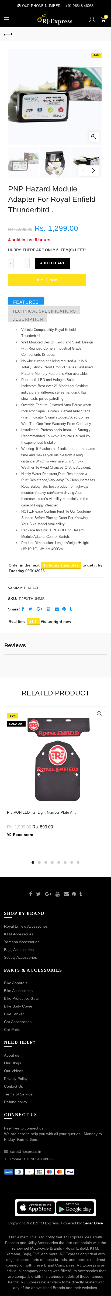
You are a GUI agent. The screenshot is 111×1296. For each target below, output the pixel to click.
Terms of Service (18, 1094)
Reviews (15, 645)
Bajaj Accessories (19, 949)
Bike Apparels (15, 983)
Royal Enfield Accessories (26, 926)
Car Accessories (18, 1022)
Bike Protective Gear (21, 998)
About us (11, 1055)
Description (27, 319)
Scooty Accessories (20, 957)
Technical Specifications (44, 311)
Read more (23, 834)
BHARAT (31, 588)
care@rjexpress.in (25, 1151)
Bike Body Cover (18, 1006)
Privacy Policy (15, 1078)
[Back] (8, 34)
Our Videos (13, 1071)
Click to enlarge (94, 137)
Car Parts (12, 1029)
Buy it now (47, 280)
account (92, 19)
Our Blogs (12, 1063)
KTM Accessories (18, 934)
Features (26, 302)
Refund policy (15, 1102)
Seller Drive (93, 1223)
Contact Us (13, 1086)
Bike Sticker (14, 1014)
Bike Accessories (18, 990)
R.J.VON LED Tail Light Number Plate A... (41, 812)
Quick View (99, 714)
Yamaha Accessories (21, 942)
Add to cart (52, 263)
